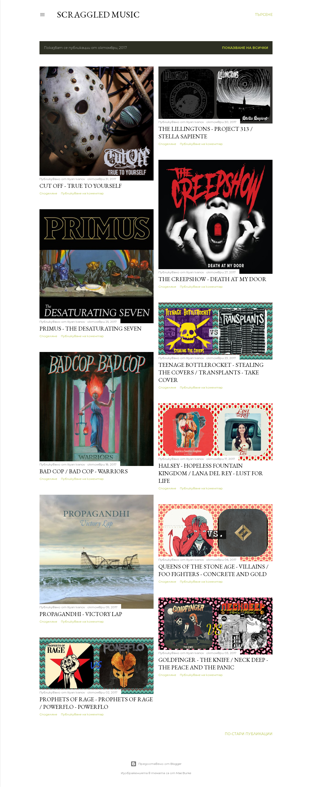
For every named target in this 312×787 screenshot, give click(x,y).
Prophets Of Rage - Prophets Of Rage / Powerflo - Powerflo (96, 703)
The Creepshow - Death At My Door (212, 279)
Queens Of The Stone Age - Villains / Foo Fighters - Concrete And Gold (213, 570)
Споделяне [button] (48, 193)
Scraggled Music (98, 14)
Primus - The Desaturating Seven (90, 328)
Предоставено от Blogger (160, 764)
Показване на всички (245, 48)
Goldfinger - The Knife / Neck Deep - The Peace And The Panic (213, 663)
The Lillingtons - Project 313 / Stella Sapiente (205, 132)
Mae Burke (183, 773)
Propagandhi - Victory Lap (80, 614)
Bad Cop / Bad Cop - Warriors (83, 471)
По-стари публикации (249, 734)
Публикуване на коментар (82, 193)
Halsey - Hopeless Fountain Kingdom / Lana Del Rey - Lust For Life (210, 473)
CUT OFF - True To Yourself (80, 186)
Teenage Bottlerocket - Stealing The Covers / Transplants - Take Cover (210, 372)
